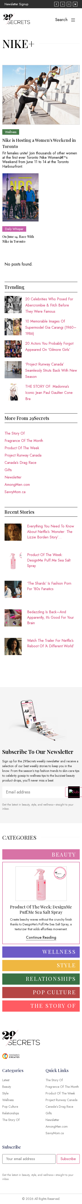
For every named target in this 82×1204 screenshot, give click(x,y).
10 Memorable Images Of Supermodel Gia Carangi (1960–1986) (50, 327)
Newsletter (13, 477)
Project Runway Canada (23, 455)
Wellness (10, 132)
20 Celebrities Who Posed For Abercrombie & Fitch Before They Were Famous (49, 305)
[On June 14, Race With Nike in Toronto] (20, 197)
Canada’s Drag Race (20, 462)
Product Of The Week (22, 448)
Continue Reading (41, 937)
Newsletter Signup (16, 4)
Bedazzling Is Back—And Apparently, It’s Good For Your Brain (50, 617)
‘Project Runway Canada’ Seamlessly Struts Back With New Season (51, 370)
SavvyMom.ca (15, 491)
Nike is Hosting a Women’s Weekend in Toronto (39, 143)
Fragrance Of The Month (24, 440)
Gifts (8, 470)
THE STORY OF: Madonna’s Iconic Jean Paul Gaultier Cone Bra (49, 392)
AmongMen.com (17, 484)
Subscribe (68, 1158)
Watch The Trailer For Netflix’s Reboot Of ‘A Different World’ (50, 643)
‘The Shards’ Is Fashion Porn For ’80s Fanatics (49, 586)
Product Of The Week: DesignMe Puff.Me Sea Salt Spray (48, 560)
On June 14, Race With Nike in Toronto (18, 239)
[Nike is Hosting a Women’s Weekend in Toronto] (41, 95)
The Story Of (15, 433)
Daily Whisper (14, 229)
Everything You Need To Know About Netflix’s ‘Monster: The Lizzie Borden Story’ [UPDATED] (50, 532)
